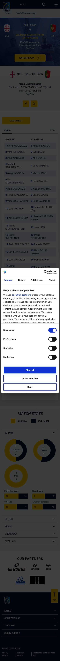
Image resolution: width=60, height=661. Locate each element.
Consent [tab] (8, 280)
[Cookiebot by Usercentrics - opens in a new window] (44, 272)
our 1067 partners (21, 295)
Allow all (30, 370)
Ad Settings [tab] (37, 280)
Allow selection (30, 378)
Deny (30, 387)
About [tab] (52, 280)
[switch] (52, 339)
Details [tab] (21, 280)
